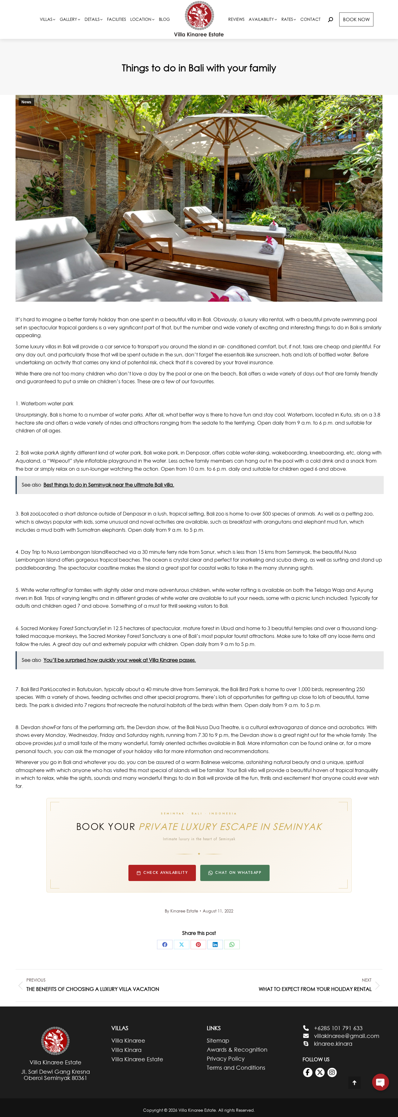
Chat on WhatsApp (238, 872)
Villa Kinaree (128, 1040)
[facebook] (307, 1072)
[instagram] (332, 1072)
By (181, 911)
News (26, 102)
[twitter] (320, 1072)
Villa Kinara (126, 1050)
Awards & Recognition (237, 1050)
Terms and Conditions (236, 1068)
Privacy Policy (226, 1059)
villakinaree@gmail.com (346, 1036)
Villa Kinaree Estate (137, 1059)
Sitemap (218, 1041)
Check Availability (165, 872)
